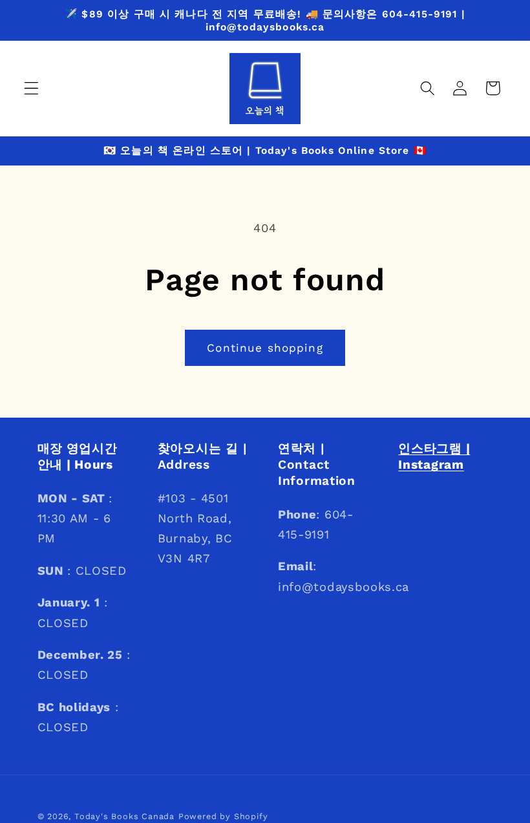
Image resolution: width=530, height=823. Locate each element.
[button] (31, 88)
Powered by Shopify (223, 816)
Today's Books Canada (124, 816)
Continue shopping (265, 347)
